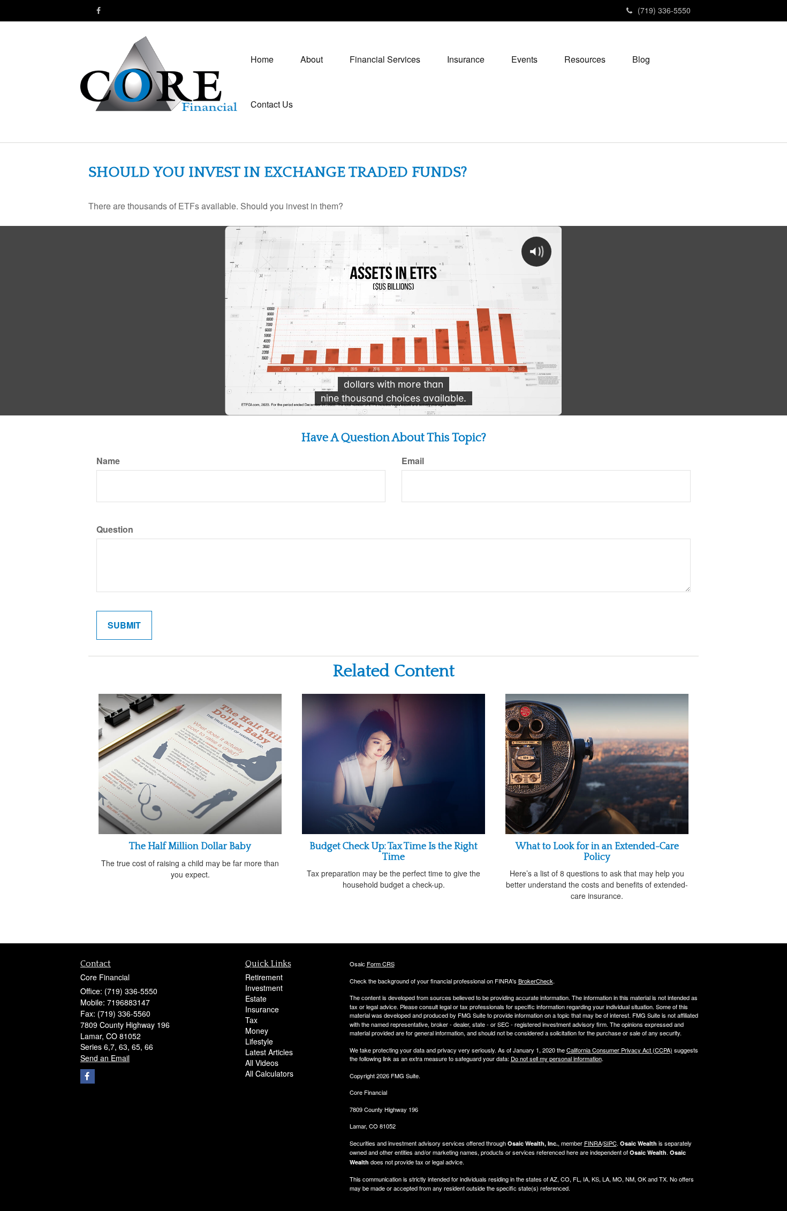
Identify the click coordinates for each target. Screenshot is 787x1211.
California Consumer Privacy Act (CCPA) (619, 1050)
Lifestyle (259, 1041)
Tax (251, 1020)
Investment (264, 987)
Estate (256, 998)
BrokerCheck (535, 981)
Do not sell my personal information (556, 1058)
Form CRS (381, 963)
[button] (311, 59)
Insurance (262, 1009)
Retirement (264, 977)
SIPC (610, 1143)
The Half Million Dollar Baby (190, 846)
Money (256, 1030)
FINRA (593, 1143)
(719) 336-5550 (664, 10)
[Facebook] (98, 10)
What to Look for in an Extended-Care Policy (597, 851)
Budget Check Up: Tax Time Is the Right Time (393, 851)
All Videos (261, 1062)
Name (108, 461)
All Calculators (269, 1073)
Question (114, 529)
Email (413, 461)
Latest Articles (269, 1052)
